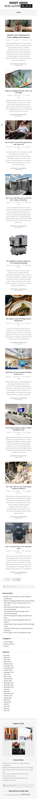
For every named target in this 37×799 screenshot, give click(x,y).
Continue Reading (18, 64)
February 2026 (8, 664)
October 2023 (8, 695)
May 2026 (7, 657)
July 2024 (6, 689)
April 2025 (7, 674)
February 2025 (8, 678)
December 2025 (8, 666)
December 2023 (8, 693)
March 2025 (7, 676)
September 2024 (9, 687)
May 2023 (7, 700)
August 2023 (7, 698)
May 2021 (7, 708)
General (8, 40)
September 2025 (9, 672)
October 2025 (8, 670)
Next (18, 579)
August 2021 (7, 702)
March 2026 (7, 661)
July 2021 (6, 704)
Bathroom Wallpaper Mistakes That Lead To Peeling (19, 601)
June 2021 (7, 706)
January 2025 (8, 681)
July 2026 (6, 655)
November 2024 (9, 685)
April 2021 (7, 710)
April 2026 (7, 659)
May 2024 (7, 691)
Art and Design (8, 642)
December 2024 (8, 683)
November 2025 (9, 668)
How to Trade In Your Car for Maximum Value (17, 632)
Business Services (9, 644)
